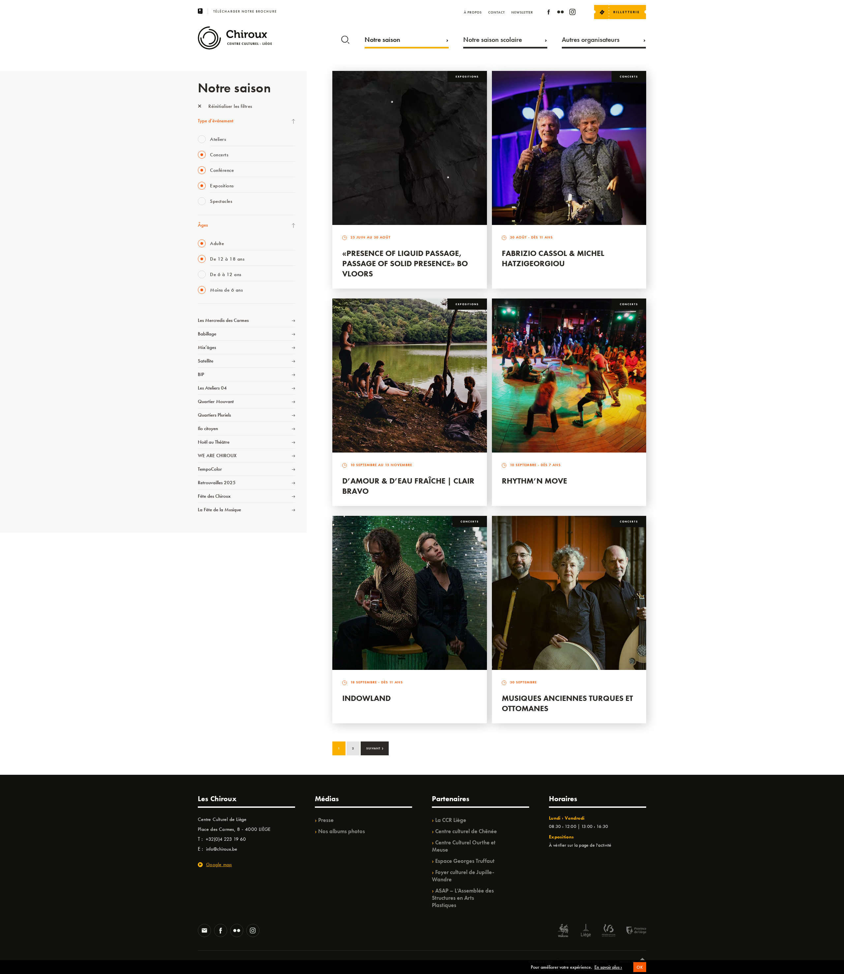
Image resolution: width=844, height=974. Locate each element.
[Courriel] (204, 931)
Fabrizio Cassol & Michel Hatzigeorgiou (553, 258)
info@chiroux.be (221, 849)
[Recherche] (345, 38)
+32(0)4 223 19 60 (226, 839)
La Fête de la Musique (219, 509)
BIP (201, 374)
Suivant (375, 747)
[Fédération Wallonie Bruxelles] (608, 931)
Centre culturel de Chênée (466, 831)
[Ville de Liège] (586, 931)
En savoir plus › (608, 967)
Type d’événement (215, 120)
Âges (203, 225)
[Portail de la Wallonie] (563, 931)
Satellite (205, 361)
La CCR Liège (450, 820)
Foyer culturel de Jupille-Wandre (463, 875)
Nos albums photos (341, 831)
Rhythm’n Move (534, 481)
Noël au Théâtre (213, 442)
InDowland (366, 698)
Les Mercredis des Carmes (223, 320)
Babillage (207, 333)
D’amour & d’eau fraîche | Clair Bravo (408, 486)
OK (640, 967)
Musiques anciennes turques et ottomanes (567, 703)
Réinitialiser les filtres (229, 106)
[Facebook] (548, 13)
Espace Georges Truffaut (465, 860)
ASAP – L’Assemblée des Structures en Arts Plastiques (463, 898)
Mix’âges (207, 347)
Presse (326, 820)
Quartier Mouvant (216, 401)
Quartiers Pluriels (214, 415)
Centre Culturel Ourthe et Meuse (464, 846)
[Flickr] (560, 13)
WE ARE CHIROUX (217, 455)
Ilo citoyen (208, 428)
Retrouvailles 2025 (217, 482)
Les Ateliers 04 (212, 388)
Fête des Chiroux (214, 496)
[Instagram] (572, 13)
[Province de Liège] (631, 931)
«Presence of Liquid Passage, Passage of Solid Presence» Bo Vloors (405, 263)
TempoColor (210, 469)
